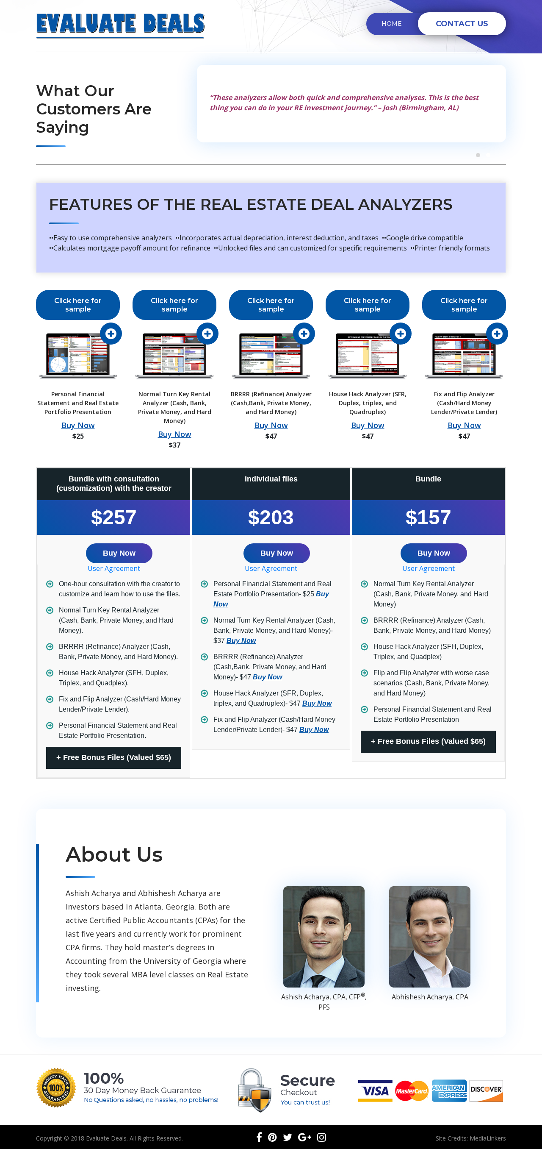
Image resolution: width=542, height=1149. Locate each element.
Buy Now (78, 425)
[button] (478, 155)
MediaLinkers (488, 1138)
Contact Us (462, 23)
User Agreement (114, 568)
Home (392, 24)
